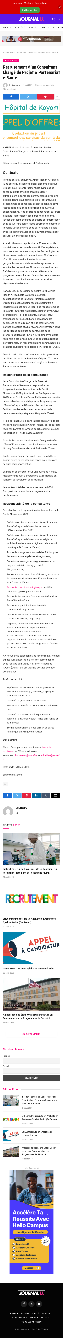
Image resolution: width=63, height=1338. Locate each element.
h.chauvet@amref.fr (26, 755)
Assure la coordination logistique (24, 587)
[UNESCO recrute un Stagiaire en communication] (31, 948)
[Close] (60, 7)
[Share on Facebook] (11, 97)
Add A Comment (31, 1034)
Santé (32, 27)
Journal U (16, 85)
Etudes (44, 27)
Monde (44, 1317)
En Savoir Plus (29, 10)
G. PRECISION (42, 1329)
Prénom (6, 1056)
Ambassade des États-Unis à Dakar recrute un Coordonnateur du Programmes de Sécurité (28, 1016)
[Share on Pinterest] (45, 97)
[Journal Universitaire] (31, 19)
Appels (7, 27)
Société (20, 27)
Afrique (34, 1317)
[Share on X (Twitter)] (28, 97)
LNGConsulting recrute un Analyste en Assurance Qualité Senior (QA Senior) (29, 920)
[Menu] (5, 19)
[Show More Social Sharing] (57, 97)
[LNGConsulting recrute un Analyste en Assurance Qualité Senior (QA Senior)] (31, 898)
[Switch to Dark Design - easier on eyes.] (58, 19)
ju (5, 784)
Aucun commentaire (45, 85)
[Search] (54, 19)
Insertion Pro (10, 60)
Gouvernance (19, 1317)
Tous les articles (31, 1322)
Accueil (6, 52)
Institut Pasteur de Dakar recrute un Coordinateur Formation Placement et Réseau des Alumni (30, 871)
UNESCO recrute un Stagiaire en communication (28, 968)
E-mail (6, 1066)
